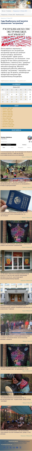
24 (16, 99)
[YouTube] (17, 447)
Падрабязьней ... (22, 81)
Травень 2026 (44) (7, 113)
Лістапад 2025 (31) (7, 123)
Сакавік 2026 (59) (7, 116)
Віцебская (9, 2)
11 (21, 94)
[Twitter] (10, 447)
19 (25, 97)
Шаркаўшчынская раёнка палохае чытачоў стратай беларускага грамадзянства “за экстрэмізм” (14, 214)
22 (7, 99)
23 (11, 99)
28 (2, 101)
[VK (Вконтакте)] (13, 447)
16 (11, 97)
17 (16, 97)
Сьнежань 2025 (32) (8, 121)
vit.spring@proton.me (6, 444)
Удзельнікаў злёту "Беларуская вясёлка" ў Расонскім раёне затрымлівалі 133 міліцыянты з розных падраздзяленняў (15, 184)
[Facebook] (7, 447)
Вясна (11, 7)
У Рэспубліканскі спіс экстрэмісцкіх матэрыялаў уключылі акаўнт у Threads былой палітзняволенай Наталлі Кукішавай (16, 153)
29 (7, 101)
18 (21, 97)
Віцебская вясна (13, 441)
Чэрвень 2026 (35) (7, 111)
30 (11, 101)
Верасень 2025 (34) (7, 126)
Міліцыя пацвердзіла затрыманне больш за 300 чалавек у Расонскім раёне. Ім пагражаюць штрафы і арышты (15, 337)
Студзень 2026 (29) (7, 120)
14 (2, 97)
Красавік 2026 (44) (7, 115)
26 (25, 99)
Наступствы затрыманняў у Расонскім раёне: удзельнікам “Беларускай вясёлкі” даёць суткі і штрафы (15, 432)
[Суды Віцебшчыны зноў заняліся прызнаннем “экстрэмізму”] (16, 36)
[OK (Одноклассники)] (20, 447)
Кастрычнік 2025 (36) (8, 125)
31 (16, 101)
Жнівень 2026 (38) (7, 108)
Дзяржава (13, 81)
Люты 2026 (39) (6, 118)
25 (21, 99)
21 (2, 99)
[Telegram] (4, 447)
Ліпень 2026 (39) (7, 110)
